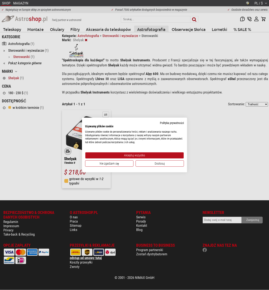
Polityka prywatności (172, 123)
